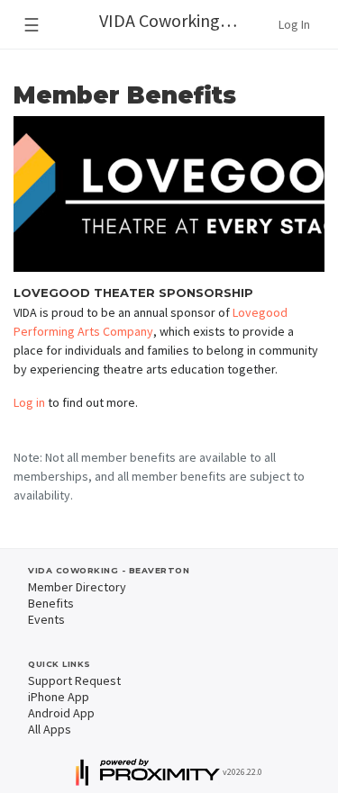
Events (46, 619)
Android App (61, 713)
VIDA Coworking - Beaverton (176, 20)
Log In (294, 24)
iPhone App (58, 697)
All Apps (49, 729)
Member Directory (77, 587)
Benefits (51, 603)
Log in (29, 402)
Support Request (74, 680)
